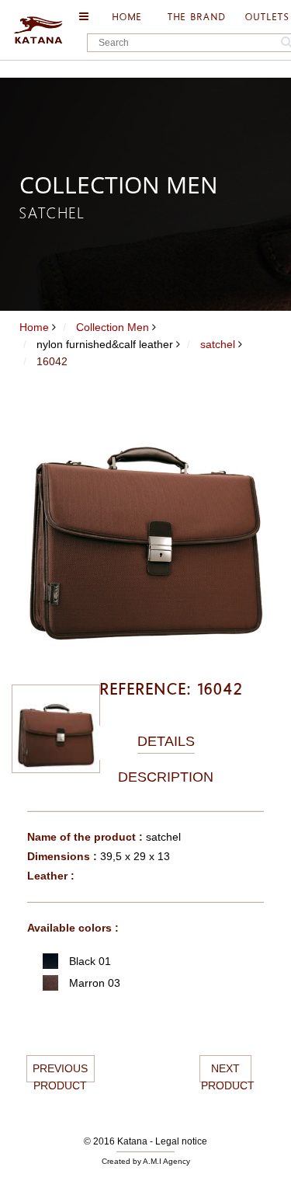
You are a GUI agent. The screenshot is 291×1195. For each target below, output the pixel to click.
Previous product (60, 1072)
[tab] (166, 742)
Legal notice (181, 1141)
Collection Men (112, 327)
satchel (217, 344)
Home (34, 327)
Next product (226, 1072)
